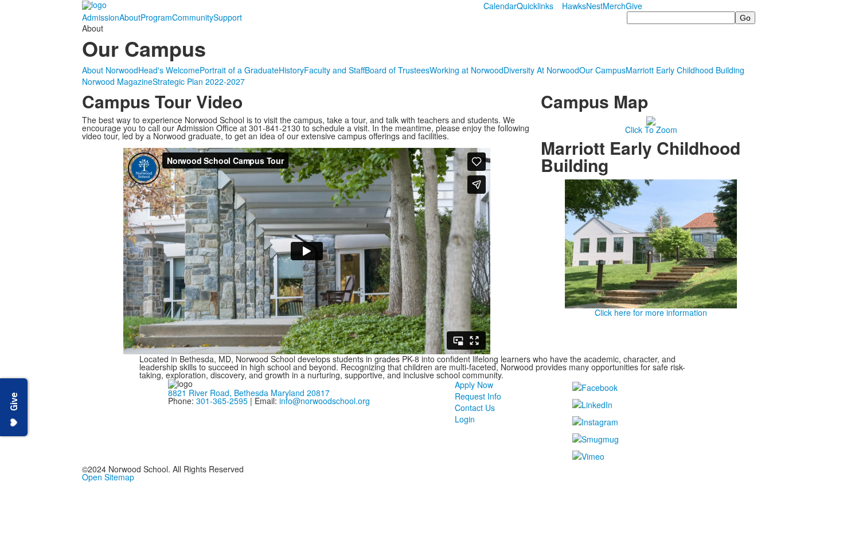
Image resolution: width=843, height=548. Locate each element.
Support (227, 17)
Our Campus (602, 70)
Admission (100, 17)
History (291, 70)
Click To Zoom (651, 129)
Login (465, 419)
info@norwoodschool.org (324, 400)
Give (634, 5)
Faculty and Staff (334, 70)
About (129, 17)
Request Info (478, 396)
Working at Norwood (467, 70)
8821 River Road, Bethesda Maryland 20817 (249, 392)
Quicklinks (535, 5)
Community (192, 17)
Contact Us (475, 407)
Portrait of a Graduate (239, 70)
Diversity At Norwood (541, 70)
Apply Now (474, 384)
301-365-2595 (222, 400)
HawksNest (582, 5)
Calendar (500, 5)
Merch (614, 5)
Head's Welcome (169, 70)
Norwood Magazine (117, 81)
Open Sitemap (108, 477)
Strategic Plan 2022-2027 (199, 81)
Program (156, 17)
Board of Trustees (397, 70)
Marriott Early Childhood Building (685, 70)
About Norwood (110, 70)
